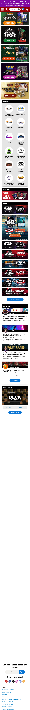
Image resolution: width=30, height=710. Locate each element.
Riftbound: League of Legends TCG (9, 129)
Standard (8, 407)
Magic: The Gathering (9, 114)
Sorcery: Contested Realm (21, 143)
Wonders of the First (7, 704)
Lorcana (21, 127)
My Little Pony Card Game (9, 183)
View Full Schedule (15, 299)
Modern (21, 407)
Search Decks (15, 412)
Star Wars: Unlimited (21, 170)
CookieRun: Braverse (8, 709)
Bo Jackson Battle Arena (9, 157)
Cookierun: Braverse (21, 183)
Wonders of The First (21, 157)
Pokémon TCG (21, 114)
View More (15, 380)
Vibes (9, 142)
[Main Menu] (2, 9)
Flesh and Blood (9, 170)
